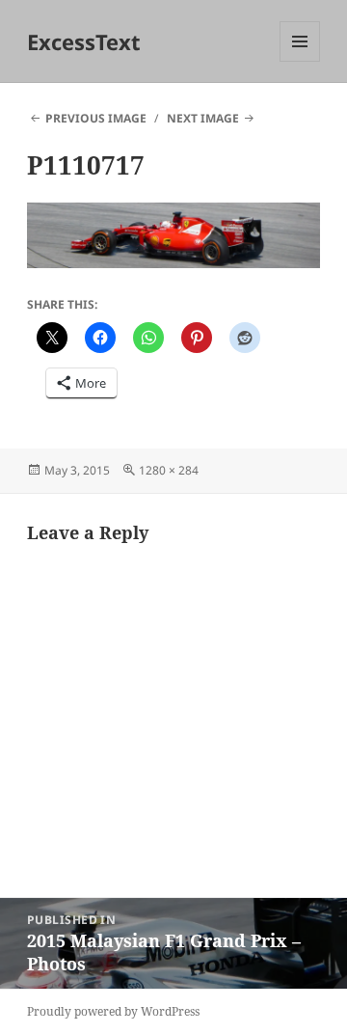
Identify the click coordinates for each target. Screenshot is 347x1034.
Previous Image (96, 118)
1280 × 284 (169, 470)
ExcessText (84, 41)
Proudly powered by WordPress (113, 1011)
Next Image (203, 118)
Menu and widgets (300, 61)
